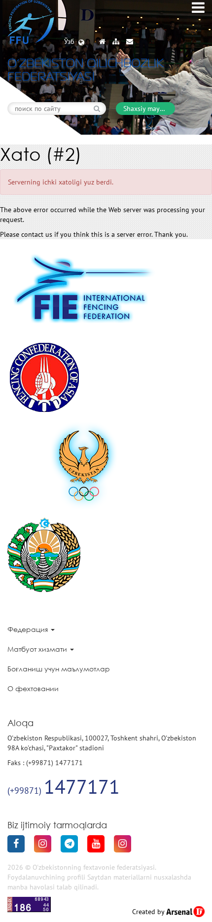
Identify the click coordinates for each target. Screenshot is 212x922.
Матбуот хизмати (38, 649)
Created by (149, 911)
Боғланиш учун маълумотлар (58, 668)
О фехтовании (33, 688)
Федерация (28, 629)
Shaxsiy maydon (147, 108)
